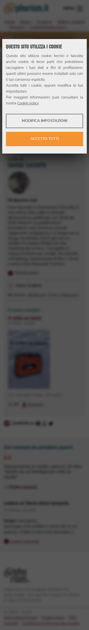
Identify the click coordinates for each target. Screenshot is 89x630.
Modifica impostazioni (44, 121)
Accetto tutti (44, 139)
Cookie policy (28, 103)
